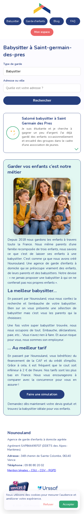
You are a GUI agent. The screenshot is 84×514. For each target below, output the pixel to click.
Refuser (48, 504)
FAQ (72, 21)
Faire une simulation (42, 394)
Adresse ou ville (13, 80)
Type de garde (12, 64)
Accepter (68, 504)
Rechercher (42, 100)
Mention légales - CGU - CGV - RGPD (31, 470)
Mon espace (42, 32)
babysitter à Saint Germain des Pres (44, 121)
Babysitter (13, 21)
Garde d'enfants (35, 21)
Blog (57, 21)
